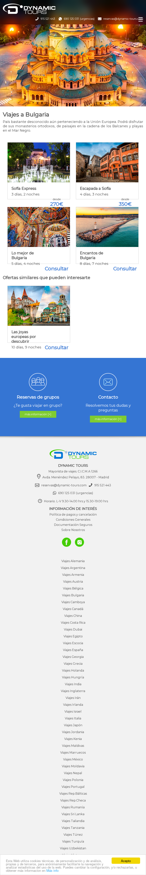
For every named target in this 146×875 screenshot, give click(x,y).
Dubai (73, 629)
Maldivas (73, 746)
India (73, 684)
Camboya (73, 602)
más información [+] (38, 414)
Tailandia (73, 821)
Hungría (73, 677)
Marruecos (73, 752)
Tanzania (73, 828)
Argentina (73, 568)
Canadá (73, 609)
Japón (73, 725)
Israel (73, 711)
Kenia (73, 739)
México (73, 759)
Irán (73, 698)
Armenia (73, 575)
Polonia (73, 780)
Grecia (73, 663)
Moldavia (73, 766)
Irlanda (73, 704)
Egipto (73, 636)
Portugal (73, 787)
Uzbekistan (73, 848)
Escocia (73, 643)
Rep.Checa (73, 800)
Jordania (73, 732)
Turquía (73, 841)
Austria (73, 581)
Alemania (73, 561)
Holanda (73, 670)
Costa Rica (73, 622)
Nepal (73, 773)
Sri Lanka (73, 814)
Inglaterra (73, 691)
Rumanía (73, 807)
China (73, 616)
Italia (73, 718)
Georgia (73, 657)
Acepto (126, 860)
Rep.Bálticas (73, 793)
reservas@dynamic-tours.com (123, 19)
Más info (52, 870)
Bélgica (73, 588)
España (73, 650)
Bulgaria (73, 595)
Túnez (73, 834)
